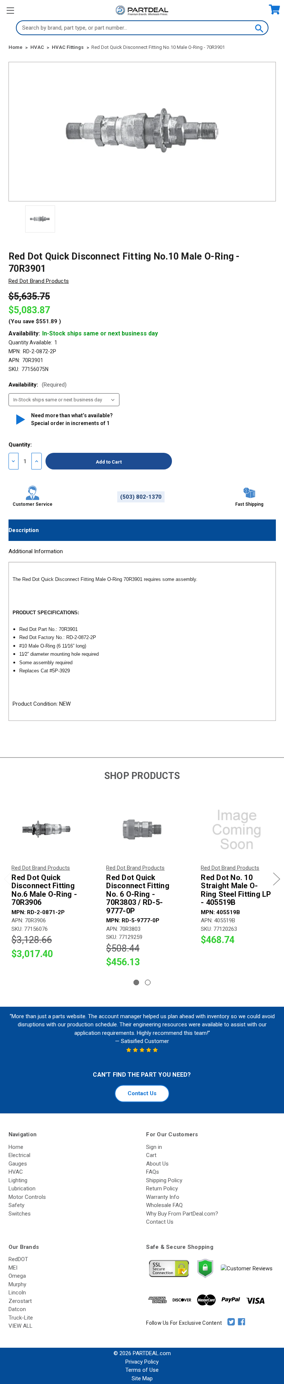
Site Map (142, 1378)
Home (16, 1147)
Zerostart (20, 1301)
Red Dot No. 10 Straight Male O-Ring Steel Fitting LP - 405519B (236, 890)
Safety (16, 1205)
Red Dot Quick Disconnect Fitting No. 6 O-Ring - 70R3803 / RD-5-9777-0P (137, 894)
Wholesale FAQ (164, 1205)
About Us (157, 1163)
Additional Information (36, 551)
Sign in (154, 1147)
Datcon (17, 1309)
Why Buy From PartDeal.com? (182, 1213)
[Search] (258, 27)
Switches (20, 1213)
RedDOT (18, 1259)
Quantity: (20, 444)
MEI (13, 1267)
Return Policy (162, 1188)
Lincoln (17, 1292)
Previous (7, 879)
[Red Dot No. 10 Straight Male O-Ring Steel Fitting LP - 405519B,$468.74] (236, 830)
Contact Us (142, 1093)
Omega (17, 1276)
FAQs (152, 1172)
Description (24, 530)
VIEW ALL (21, 1326)
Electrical (19, 1155)
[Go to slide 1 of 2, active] (136, 982)
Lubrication (22, 1188)
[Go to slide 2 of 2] (148, 982)
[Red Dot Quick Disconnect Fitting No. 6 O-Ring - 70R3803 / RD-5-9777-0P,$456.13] (142, 830)
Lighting (18, 1180)
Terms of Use (142, 1370)
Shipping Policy (164, 1180)
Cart (151, 1155)
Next (276, 879)
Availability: (38, 384)
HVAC (16, 1172)
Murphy (17, 1284)
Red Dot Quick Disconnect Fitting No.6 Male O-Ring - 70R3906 (44, 890)
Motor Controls (27, 1197)
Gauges (18, 1163)
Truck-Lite (21, 1317)
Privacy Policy (142, 1361)
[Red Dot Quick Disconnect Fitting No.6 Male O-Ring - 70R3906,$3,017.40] (47, 830)
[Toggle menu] (10, 10)
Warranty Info (162, 1197)
